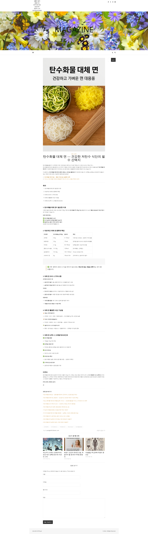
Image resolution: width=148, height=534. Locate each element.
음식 (75, 154)
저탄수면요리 (70, 426)
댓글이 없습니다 (101, 430)
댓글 (44, 497)
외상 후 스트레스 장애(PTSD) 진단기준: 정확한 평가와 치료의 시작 (52, 455)
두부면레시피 (62, 426)
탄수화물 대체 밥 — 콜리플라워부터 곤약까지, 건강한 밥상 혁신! (60, 394)
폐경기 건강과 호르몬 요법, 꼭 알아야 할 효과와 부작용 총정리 (73, 455)
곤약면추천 (46, 426)
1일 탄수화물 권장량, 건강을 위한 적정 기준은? (56, 410)
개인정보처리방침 (37, 10)
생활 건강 (37, 3)
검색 (113, 60)
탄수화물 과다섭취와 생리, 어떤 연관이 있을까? (56, 422)
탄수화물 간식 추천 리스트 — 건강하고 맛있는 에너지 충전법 (59, 404)
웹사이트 (45, 489)
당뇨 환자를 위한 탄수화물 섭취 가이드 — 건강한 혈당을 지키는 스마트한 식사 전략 (65, 400)
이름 (44, 474)
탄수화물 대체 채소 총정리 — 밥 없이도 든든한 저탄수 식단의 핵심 (61, 397)
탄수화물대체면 (79, 426)
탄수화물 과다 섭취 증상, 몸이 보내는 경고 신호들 (57, 416)
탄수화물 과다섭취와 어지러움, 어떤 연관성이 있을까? (58, 419)
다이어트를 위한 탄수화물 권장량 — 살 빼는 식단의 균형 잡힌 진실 (61, 413)
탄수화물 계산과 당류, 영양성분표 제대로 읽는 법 (56, 407)
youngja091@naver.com (53, 430)
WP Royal (39, 531)
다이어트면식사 (54, 426)
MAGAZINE (74, 29)
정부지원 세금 (37, 4)
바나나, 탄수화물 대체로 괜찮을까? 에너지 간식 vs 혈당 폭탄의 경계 (61, 179)
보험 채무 (37, 6)
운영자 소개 (37, 8)
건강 (72, 154)
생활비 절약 (37, 1)
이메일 (44, 482)
